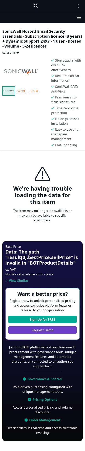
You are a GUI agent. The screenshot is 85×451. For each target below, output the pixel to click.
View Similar (18, 280)
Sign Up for (42, 319)
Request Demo (42, 330)
